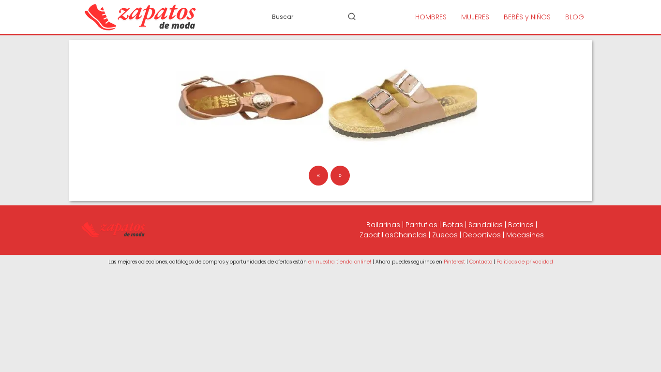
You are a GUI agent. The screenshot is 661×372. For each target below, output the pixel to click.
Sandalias (485, 225)
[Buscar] (352, 16)
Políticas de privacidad (524, 261)
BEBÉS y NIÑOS (527, 17)
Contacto (480, 261)
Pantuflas (421, 225)
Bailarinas (383, 225)
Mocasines (525, 235)
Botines (521, 225)
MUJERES (475, 17)
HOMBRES (431, 17)
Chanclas (410, 235)
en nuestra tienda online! (339, 261)
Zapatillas (376, 235)
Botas (453, 225)
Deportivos (482, 235)
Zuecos (445, 235)
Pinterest (454, 261)
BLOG (574, 17)
